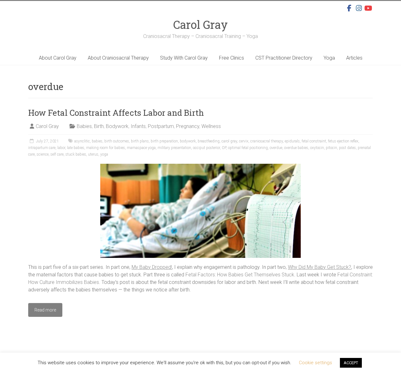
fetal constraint (314, 141)
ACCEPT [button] (351, 362)
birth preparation (164, 141)
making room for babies (105, 148)
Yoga (329, 58)
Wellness (211, 126)
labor (61, 148)
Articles (354, 58)
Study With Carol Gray (184, 58)
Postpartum (161, 126)
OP (224, 148)
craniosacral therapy (266, 141)
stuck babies (75, 154)
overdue (276, 148)
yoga (104, 154)
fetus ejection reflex (343, 141)
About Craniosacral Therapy (118, 58)
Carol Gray (200, 24)
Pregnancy (187, 126)
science (43, 154)
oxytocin (317, 148)
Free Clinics (231, 58)
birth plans (140, 141)
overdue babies (296, 148)
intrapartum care (41, 148)
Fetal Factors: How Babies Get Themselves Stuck (239, 275)
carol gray (229, 141)
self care (57, 154)
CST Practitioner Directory (283, 58)
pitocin (331, 148)
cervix (243, 141)
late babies (75, 148)
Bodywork (117, 126)
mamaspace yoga (141, 148)
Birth (99, 126)
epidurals (292, 141)
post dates (347, 148)
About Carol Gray (57, 58)
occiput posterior (206, 148)
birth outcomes (116, 141)
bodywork (188, 141)
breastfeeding (209, 141)
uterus (93, 154)
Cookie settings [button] (315, 362)
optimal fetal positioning (248, 148)
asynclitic (82, 141)
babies (97, 141)
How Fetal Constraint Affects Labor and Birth (116, 112)
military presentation (174, 148)
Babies (84, 126)
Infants (138, 126)
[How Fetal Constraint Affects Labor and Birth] (200, 167)
